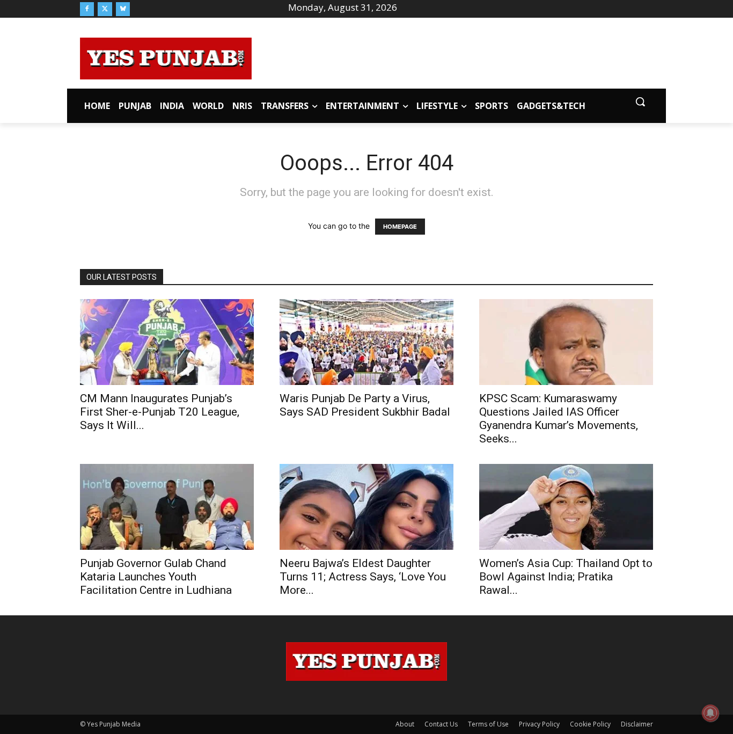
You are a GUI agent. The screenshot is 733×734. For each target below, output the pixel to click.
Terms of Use (488, 724)
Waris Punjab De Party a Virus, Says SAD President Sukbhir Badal (365, 405)
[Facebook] (87, 9)
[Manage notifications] (710, 713)
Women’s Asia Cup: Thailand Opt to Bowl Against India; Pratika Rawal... (566, 577)
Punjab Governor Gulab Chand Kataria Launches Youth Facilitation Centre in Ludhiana (156, 577)
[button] (640, 101)
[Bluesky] (123, 9)
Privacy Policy (539, 724)
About (404, 724)
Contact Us (441, 724)
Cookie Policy (590, 724)
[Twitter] (105, 9)
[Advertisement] (452, 57)
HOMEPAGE (400, 226)
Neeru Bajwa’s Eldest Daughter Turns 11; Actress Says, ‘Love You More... (363, 577)
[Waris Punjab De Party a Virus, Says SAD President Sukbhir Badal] (366, 342)
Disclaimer (637, 724)
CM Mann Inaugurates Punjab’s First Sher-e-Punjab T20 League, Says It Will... (159, 412)
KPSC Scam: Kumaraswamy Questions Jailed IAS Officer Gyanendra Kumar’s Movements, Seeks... (558, 418)
